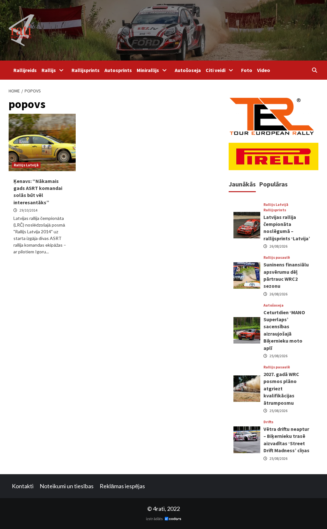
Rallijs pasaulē (276, 257)
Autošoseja (188, 70)
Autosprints (118, 70)
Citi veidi (215, 70)
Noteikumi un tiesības (67, 485)
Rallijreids (25, 70)
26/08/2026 (278, 246)
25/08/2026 (278, 355)
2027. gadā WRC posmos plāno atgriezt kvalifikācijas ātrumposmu (281, 388)
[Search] (314, 70)
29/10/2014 (28, 210)
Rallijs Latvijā (26, 165)
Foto (246, 70)
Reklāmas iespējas (122, 485)
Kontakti (23, 485)
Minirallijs (148, 70)
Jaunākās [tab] (242, 184)
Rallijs (49, 70)
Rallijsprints (86, 70)
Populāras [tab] (273, 184)
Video (263, 70)
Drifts (268, 422)
